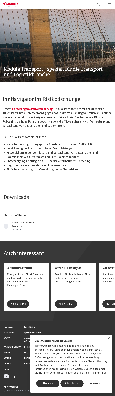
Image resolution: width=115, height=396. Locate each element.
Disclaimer (28, 364)
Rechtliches (29, 347)
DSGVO (7, 338)
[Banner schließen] (109, 338)
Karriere (7, 364)
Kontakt (7, 358)
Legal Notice (29, 327)
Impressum (8, 327)
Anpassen (95, 383)
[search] (98, 4)
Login (6, 369)
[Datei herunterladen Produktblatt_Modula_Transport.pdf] (6, 226)
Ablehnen (48, 383)
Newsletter (29, 358)
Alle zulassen (72, 383)
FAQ (26, 352)
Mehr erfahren (18, 304)
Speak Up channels (32, 333)
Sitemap (7, 352)
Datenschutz (9, 333)
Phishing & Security (12, 347)
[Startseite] (10, 4)
